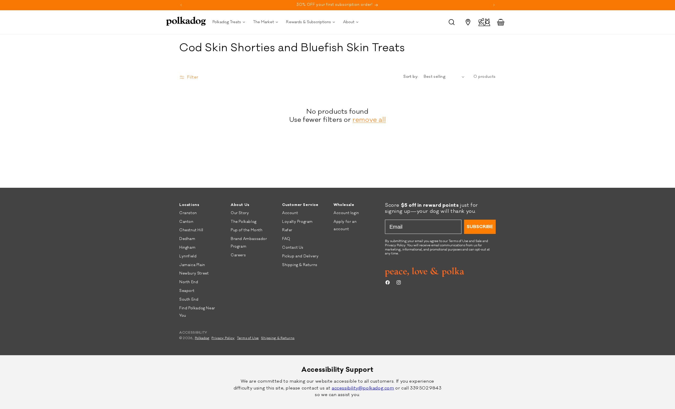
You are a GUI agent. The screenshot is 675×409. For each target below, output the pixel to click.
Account (290, 213)
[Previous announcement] (181, 5)
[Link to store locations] (468, 22)
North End (188, 282)
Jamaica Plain (192, 265)
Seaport (186, 290)
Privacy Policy (223, 338)
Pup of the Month (247, 230)
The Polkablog (244, 221)
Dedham (187, 239)
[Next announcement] (494, 5)
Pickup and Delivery (300, 256)
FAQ (286, 239)
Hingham (187, 247)
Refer (287, 230)
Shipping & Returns (299, 265)
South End (188, 299)
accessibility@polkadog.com (363, 388)
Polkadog (202, 338)
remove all (369, 120)
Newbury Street (194, 273)
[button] (451, 22)
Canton (186, 221)
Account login (346, 213)
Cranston (188, 213)
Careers (238, 255)
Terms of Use (248, 338)
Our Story (240, 213)
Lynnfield (187, 256)
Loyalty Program (297, 221)
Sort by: (410, 76)
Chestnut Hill (191, 230)
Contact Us (292, 247)
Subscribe (480, 227)
